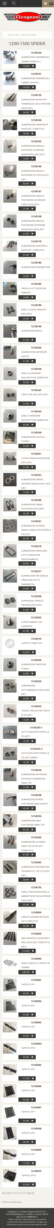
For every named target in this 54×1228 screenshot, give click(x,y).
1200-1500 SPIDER (28, 35)
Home (10, 35)
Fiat (16, 35)
